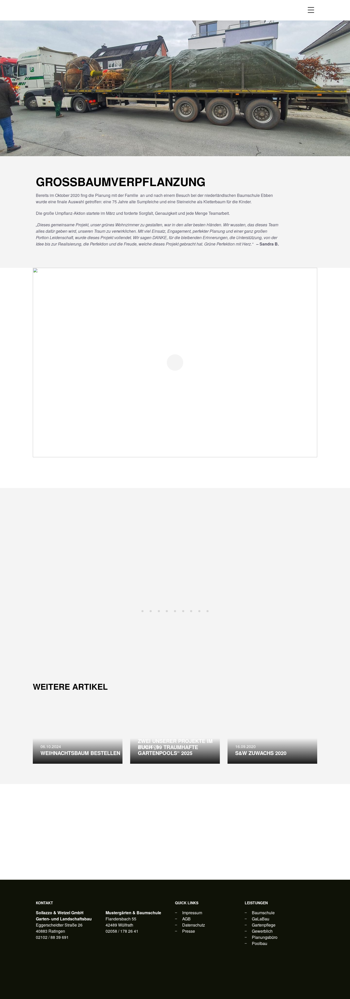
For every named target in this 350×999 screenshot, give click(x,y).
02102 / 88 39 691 (52, 937)
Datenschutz (193, 925)
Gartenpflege (263, 925)
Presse (188, 931)
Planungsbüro (264, 937)
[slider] (175, 566)
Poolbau (259, 943)
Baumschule (263, 913)
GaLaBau (260, 919)
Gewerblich (262, 931)
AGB (186, 919)
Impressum (192, 913)
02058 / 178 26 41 (122, 931)
